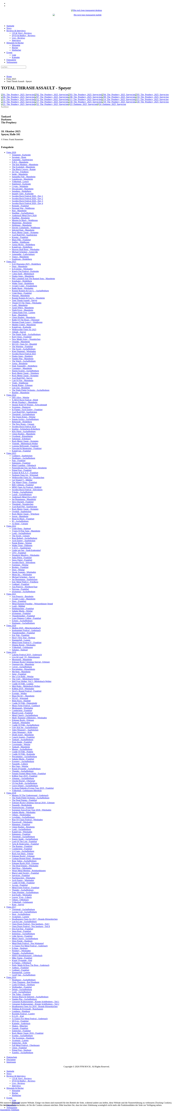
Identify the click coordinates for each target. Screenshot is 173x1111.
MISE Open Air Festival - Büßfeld (26, 487)
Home (9, 76)
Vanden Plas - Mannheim (22, 358)
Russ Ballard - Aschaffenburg (24, 538)
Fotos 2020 (11, 625)
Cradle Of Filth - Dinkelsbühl (24, 703)
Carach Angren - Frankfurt (23, 737)
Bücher (15, 48)
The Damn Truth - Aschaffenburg (26, 334)
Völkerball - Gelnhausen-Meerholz (27, 790)
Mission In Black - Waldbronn (25, 220)
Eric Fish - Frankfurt (20, 635)
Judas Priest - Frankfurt (22, 557)
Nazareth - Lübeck (20, 764)
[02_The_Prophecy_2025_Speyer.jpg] (51, 94)
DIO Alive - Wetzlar (20, 397)
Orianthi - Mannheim (21, 341)
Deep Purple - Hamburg (22, 941)
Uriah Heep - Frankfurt (22, 293)
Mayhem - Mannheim (21, 671)
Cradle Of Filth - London (22, 684)
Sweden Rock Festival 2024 (24, 426)
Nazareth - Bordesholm (22, 805)
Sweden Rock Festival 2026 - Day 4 (27, 203)
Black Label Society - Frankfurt (25, 873)
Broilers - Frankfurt (20, 567)
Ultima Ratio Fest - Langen (23, 312)
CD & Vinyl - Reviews (22, 33)
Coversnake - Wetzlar (21, 744)
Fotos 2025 (11, 261)
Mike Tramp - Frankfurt (22, 958)
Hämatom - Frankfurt (21, 824)
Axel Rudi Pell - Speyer (22, 378)
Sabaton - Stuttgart (20, 650)
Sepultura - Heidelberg (21, 191)
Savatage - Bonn (19, 157)
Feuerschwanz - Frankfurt (23, 807)
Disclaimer (11, 1059)
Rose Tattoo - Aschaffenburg (24, 861)
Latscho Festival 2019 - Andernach (27, 654)
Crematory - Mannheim (22, 368)
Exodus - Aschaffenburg (22, 1035)
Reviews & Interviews (16, 31)
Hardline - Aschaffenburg (23, 213)
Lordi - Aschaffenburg (21, 533)
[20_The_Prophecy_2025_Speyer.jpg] (152, 102)
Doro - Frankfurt (19, 601)
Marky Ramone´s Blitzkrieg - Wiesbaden (29, 718)
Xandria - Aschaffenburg (22, 1052)
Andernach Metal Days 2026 (24, 215)
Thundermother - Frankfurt (23, 616)
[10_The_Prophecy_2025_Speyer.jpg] (152, 97)
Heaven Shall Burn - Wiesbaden (25, 249)
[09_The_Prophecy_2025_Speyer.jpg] (118, 97)
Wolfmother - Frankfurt (22, 987)
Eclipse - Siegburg (20, 948)
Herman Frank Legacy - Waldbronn (27, 322)
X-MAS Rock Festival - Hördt (25, 400)
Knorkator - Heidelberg (22, 281)
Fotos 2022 (11, 526)
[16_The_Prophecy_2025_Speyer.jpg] (18, 102)
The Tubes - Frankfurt (21, 994)
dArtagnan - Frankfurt (21, 613)
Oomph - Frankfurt (20, 1028)
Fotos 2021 (11, 594)
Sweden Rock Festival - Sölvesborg (27, 490)
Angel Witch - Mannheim (23, 308)
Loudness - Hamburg (21, 1011)
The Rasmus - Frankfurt (22, 846)
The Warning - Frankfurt (22, 346)
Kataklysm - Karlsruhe (21, 327)
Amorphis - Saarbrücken (22, 160)
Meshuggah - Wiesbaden (22, 708)
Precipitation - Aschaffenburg (24, 756)
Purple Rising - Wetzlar (22, 543)
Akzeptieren (5, 1110)
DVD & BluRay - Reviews (23, 35)
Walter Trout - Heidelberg (23, 283)
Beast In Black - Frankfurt (23, 519)
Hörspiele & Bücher (15, 43)
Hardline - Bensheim (21, 218)
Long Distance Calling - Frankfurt (26, 618)
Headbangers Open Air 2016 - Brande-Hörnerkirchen (35, 1006)
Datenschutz (11, 1057)
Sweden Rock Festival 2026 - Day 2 (27, 198)
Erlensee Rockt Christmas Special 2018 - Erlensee (33, 803)
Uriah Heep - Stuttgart (21, 528)
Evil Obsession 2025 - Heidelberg (26, 264)
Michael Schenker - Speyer (23, 577)
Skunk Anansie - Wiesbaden (24, 572)
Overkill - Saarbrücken (21, 511)
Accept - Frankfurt (20, 885)
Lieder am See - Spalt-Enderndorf (26, 550)
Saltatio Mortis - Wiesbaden (23, 812)
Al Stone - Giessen (20, 523)
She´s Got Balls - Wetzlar (23, 676)
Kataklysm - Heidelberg (22, 247)
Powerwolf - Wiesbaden (22, 822)
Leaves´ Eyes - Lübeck (22, 897)
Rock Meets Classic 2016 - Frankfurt (27, 1033)
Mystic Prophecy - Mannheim (24, 402)
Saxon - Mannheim (20, 516)
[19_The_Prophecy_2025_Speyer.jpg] (118, 102)
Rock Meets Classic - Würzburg (25, 514)
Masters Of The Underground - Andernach (30, 795)
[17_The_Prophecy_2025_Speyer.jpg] (51, 102)
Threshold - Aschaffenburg (23, 414)
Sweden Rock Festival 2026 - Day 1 (27, 196)
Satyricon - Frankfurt (21, 875)
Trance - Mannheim (20, 257)
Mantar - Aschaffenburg (22, 749)
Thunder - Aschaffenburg (23, 771)
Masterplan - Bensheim (22, 223)
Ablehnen (15, 1110)
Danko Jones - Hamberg (22, 356)
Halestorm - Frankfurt (21, 463)
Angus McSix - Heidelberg (23, 244)
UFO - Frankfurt (19, 553)
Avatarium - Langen (20, 917)
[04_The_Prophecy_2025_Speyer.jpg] (118, 94)
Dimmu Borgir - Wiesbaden (24, 645)
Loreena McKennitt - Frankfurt (25, 446)
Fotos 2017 (11, 907)
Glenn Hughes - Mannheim (23, 317)
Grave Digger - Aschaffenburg (25, 786)
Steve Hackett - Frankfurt (23, 502)
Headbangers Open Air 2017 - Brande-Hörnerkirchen (35, 919)
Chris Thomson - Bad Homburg (25, 982)
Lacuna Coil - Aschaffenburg (24, 912)
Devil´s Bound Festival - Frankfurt (26, 691)
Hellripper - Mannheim (21, 225)
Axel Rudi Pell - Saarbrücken (24, 235)
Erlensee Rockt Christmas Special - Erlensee (31, 662)
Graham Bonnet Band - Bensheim (26, 858)
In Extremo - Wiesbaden (22, 269)
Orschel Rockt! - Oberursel (23, 781)
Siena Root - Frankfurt (21, 931)
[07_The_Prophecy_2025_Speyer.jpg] (51, 97)
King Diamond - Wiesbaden (24, 351)
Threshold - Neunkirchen (22, 504)
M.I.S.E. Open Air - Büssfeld (24, 344)
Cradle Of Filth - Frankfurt (23, 883)
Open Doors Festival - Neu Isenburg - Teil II (31, 926)
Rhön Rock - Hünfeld (21, 701)
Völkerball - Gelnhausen (22, 647)
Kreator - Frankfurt (20, 237)
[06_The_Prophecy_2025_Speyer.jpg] (18, 97)
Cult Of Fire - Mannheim (22, 380)
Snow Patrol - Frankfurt (22, 560)
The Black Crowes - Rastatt (24, 169)
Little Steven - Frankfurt (22, 936)
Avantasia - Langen (20, 1040)
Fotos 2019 (11, 652)
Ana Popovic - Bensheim (22, 596)
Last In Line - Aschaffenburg (24, 921)
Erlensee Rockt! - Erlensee (23, 856)
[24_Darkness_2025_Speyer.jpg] (111, 104)
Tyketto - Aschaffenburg (22, 492)
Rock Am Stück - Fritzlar (22, 853)
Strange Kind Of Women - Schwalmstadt (29, 405)
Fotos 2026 (11, 152)
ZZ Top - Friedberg (20, 172)
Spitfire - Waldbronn (20, 242)
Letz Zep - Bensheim (21, 388)
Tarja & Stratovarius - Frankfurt (25, 844)
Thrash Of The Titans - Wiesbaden (26, 303)
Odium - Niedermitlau (21, 815)
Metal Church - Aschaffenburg (25, 715)
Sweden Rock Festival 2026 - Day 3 (27, 201)
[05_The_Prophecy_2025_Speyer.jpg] (152, 94)
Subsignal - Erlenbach (21, 439)
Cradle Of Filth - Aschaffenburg (25, 725)
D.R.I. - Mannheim (20, 162)
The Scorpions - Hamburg (23, 1038)
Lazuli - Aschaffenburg (22, 494)
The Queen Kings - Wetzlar (23, 417)
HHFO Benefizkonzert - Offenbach (27, 955)
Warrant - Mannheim (21, 295)
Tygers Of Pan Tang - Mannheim (26, 531)
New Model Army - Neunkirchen (26, 339)
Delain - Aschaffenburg (22, 989)
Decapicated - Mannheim (22, 189)
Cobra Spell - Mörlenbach (23, 274)
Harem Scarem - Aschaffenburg (25, 371)
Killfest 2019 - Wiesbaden (23, 688)
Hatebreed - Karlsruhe (21, 184)
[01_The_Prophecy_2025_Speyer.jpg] (18, 94)
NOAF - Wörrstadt (20, 698)
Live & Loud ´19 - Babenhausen (26, 657)
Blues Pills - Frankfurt (21, 240)
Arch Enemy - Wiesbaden (23, 880)
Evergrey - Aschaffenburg (23, 761)
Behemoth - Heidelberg (22, 422)
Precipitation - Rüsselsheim (23, 669)
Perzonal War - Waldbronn (23, 208)
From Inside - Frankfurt (22, 742)
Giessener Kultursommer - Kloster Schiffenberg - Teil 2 (35, 1004)
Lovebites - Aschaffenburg (23, 817)
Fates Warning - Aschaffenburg (25, 892)
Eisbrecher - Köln (19, 1043)
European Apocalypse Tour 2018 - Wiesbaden (31, 810)
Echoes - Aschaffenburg (22, 621)
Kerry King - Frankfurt (21, 337)
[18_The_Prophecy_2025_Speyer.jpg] (85, 102)
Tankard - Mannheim (21, 747)
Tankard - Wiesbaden (21, 722)
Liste (14, 55)
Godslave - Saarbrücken (22, 456)
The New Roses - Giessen (23, 424)
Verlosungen (11, 62)
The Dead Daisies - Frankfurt (24, 800)
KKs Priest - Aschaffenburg (24, 431)
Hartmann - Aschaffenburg (23, 623)
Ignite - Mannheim (20, 174)
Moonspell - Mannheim (22, 659)
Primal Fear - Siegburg (21, 1050)
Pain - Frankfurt (18, 460)
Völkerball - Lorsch (20, 181)
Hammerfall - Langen (21, 640)
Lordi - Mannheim (20, 305)
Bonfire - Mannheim (20, 392)
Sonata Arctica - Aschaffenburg (25, 419)
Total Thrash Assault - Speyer (24, 300)
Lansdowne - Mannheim (22, 179)
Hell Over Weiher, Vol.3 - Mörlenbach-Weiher (31, 681)
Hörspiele (16, 45)
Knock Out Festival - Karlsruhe (25, 271)
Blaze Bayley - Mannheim (23, 696)
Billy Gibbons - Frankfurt (23, 485)
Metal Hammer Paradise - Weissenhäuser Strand (32, 604)
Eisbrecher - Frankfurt (21, 1031)
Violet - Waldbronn (20, 383)
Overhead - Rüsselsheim (22, 436)
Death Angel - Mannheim (23, 735)
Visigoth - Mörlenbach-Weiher (25, 443)
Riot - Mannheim (19, 210)
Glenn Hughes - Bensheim (23, 827)
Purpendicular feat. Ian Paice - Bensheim (29, 468)
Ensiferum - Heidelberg (22, 259)
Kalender (16, 57)
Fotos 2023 (11, 453)
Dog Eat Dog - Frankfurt (22, 929)
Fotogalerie (11, 60)
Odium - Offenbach (20, 900)
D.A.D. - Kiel (18, 1016)
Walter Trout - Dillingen (22, 545)
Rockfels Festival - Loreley (23, 1014)
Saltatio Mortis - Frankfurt (23, 759)
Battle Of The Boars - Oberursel (25, 320)
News (8, 28)
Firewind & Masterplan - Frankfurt (26, 448)
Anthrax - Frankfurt (20, 967)
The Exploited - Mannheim (23, 167)
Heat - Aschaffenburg (21, 914)
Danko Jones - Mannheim (23, 276)
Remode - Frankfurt (20, 206)
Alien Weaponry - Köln (22, 732)
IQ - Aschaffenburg (20, 521)
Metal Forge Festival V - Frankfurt (26, 642)
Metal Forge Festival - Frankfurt (25, 887)
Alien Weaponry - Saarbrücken (25, 730)
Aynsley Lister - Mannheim (23, 599)
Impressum (11, 1062)
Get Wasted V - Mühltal (22, 480)
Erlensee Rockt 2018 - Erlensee (25, 863)
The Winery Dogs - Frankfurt (24, 482)
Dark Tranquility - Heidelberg (24, 366)
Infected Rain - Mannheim (23, 230)
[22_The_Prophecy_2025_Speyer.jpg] (51, 104)
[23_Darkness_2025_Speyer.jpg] (82, 104)
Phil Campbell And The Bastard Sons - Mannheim (33, 278)
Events (9, 52)
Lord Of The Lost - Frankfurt (24, 841)
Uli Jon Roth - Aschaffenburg (24, 783)
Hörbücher (16, 50)
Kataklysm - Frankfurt (21, 451)
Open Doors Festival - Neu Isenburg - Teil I (30, 924)
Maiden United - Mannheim (24, 325)
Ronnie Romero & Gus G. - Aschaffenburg (30, 291)
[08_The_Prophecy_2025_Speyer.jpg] (85, 97)
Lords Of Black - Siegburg (23, 984)
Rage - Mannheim (19, 315)
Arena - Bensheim (19, 363)
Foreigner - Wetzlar (20, 565)
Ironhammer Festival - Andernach (26, 630)
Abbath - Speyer (19, 332)
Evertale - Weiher (19, 693)
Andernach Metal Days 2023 (24, 497)
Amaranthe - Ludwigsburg (23, 254)
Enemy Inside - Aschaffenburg (25, 839)
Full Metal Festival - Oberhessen (26, 1045)
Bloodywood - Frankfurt (22, 713)
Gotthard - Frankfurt (20, 584)
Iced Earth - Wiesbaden (22, 895)
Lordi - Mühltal (18, 606)
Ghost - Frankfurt (19, 1048)
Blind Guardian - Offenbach (24, 465)
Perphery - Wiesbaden (21, 951)
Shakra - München (20, 1026)
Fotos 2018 (11, 793)
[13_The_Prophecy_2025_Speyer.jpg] (85, 99)
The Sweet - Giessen (21, 536)
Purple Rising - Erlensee (22, 385)
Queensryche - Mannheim (23, 664)
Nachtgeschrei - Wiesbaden (23, 878)
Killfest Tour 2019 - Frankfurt (24, 776)
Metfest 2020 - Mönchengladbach (26, 628)
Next (6, 107)
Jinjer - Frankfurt (19, 674)
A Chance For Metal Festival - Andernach (30, 946)
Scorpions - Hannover (21, 407)
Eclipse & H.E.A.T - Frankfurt (25, 473)
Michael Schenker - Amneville (25, 252)
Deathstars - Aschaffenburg (23, 458)
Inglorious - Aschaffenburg (23, 934)
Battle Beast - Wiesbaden (22, 288)
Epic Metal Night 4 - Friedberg (25, 582)
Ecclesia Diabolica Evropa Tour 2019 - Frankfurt (33, 788)
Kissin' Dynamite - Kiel (22, 960)
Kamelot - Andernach (21, 1023)
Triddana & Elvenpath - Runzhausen (27, 1009)
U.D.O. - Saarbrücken (21, 548)
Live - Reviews (18, 38)
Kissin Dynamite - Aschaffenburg (26, 769)
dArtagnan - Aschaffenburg (23, 591)
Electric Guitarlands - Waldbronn (26, 227)
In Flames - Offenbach (21, 963)
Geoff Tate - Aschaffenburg (23, 975)
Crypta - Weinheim (20, 186)
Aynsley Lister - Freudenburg (24, 286)
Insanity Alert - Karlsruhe (23, 193)
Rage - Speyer (18, 904)
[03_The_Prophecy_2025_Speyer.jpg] (85, 94)
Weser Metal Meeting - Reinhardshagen (29, 870)
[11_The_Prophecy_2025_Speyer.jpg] (17, 99)
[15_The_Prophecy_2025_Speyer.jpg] (152, 99)
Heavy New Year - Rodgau (23, 638)
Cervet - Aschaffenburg (22, 667)
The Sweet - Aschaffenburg (23, 349)
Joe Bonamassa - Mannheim (24, 499)
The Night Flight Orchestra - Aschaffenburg (30, 390)
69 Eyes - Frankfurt (20, 1021)
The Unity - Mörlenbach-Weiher (25, 679)
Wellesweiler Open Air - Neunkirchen (28, 477)
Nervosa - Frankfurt (20, 589)
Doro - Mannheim (19, 266)
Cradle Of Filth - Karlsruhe (23, 754)
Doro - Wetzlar (18, 570)
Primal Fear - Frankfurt (21, 470)
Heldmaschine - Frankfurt (23, 608)
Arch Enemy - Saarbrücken (23, 540)
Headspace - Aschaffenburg (24, 980)
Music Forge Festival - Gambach (26, 705)
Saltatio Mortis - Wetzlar (22, 611)
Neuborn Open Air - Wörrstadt (25, 475)
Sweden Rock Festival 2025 (24, 354)
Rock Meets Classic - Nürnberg (25, 373)
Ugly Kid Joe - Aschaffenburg (25, 727)
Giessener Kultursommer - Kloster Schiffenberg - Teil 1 (35, 1001)
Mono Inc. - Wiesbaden (22, 574)
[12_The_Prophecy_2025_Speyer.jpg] (51, 99)
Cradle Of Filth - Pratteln (22, 752)
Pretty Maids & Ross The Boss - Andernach (30, 965)
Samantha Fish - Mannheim (23, 177)
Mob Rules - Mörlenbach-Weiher (26, 686)
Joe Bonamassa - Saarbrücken (24, 579)
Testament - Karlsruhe (21, 155)
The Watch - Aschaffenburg (24, 361)
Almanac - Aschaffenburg (23, 778)
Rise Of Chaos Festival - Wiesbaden (27, 819)
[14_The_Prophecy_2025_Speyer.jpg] (118, 99)
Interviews (16, 40)
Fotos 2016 (11, 977)
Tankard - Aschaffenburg (22, 739)
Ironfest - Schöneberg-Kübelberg (26, 429)
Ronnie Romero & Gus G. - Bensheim (28, 298)
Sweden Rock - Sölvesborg (23, 562)
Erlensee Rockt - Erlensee (23, 720)
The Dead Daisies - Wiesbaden (25, 866)
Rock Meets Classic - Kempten (25, 232)
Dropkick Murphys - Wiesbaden (25, 555)
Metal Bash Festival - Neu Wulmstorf (28, 943)
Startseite (10, 26)
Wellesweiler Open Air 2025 (24, 329)
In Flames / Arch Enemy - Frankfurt (27, 409)
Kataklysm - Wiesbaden (22, 832)
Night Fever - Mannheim (22, 310)
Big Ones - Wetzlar (20, 766)
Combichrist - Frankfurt (22, 710)
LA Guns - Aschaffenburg (23, 851)
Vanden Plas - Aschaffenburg (24, 999)
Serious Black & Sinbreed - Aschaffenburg (30, 997)
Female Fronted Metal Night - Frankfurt (29, 773)
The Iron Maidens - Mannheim (25, 164)
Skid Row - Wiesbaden (22, 868)
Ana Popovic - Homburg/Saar (24, 587)
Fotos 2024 (11, 395)
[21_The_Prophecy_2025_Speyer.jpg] (18, 104)
